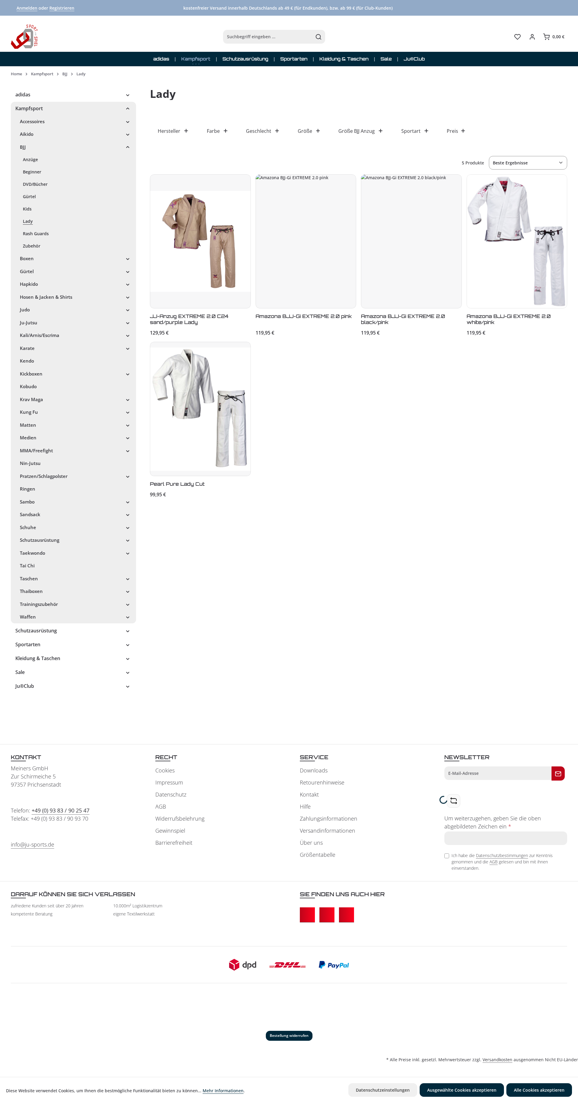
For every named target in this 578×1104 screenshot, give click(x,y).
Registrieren (61, 8)
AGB (160, 806)
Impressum (169, 782)
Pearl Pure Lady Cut (177, 484)
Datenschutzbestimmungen (502, 855)
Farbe (213, 131)
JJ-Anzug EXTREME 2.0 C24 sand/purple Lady (189, 319)
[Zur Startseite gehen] (24, 37)
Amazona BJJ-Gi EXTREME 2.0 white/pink (509, 319)
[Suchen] (318, 37)
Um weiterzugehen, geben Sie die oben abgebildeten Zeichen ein (492, 822)
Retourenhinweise (322, 782)
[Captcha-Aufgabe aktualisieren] (453, 801)
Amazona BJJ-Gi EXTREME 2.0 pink (304, 316)
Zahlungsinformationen (328, 818)
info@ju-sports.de (32, 844)
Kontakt (309, 794)
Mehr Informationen (223, 1090)
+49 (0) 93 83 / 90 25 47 (60, 810)
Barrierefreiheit (173, 842)
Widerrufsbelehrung (179, 818)
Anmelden (27, 8)
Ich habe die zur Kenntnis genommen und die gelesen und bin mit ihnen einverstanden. (502, 862)
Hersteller (169, 131)
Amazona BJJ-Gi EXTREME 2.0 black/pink (403, 319)
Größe (305, 131)
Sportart (411, 131)
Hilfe (305, 806)
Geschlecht (258, 131)
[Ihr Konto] (532, 37)
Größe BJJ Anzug (356, 131)
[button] (127, 94)
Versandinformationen (327, 830)
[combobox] (267, 37)
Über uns (311, 842)
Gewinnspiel (170, 830)
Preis (452, 131)
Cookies (165, 770)
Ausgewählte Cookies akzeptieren (461, 1090)
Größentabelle (317, 854)
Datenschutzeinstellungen (383, 1090)
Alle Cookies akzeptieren (539, 1090)
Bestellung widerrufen (289, 1035)
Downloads (314, 770)
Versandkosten (497, 1059)
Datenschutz (170, 794)
